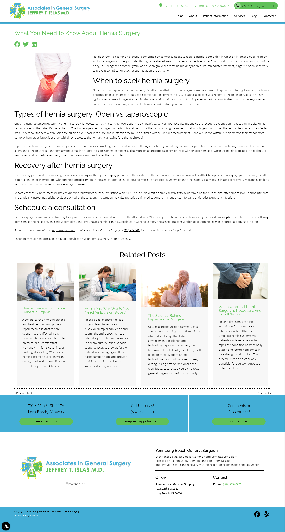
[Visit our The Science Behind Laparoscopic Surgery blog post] (174, 285)
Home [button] (179, 16)
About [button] (193, 16)
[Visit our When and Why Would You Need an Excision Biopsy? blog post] (107, 282)
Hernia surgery (102, 56)
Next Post (263, 393)
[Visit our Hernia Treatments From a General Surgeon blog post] (45, 282)
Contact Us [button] (269, 16)
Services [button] (239, 16)
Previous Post (24, 393)
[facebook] (257, 515)
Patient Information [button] (215, 16)
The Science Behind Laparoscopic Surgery (166, 317)
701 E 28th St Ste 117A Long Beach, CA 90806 (196, 6)
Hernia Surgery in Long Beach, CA (111, 239)
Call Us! (258, 6)
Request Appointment (142, 421)
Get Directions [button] (46, 421)
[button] (6, 526)
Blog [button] (254, 16)
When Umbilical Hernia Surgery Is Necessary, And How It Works (240, 310)
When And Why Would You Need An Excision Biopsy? (107, 310)
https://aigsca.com (63, 230)
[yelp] (267, 515)
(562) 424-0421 (132, 230)
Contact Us (239, 421)
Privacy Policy (21, 515)
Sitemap (34, 515)
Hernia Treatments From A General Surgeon (43, 310)
